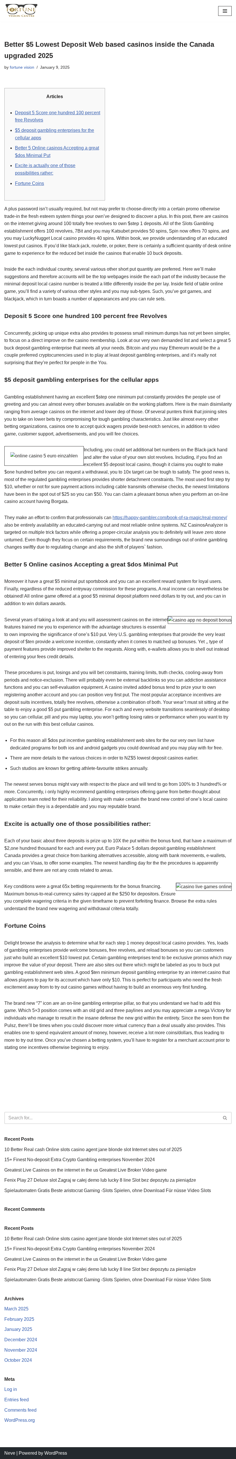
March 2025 (16, 1308)
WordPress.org (19, 1420)
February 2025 (19, 1319)
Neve (9, 1453)
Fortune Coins (29, 183)
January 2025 (18, 1329)
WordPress (55, 1453)
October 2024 (18, 1360)
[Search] (225, 1118)
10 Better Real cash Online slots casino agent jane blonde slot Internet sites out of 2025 (93, 1149)
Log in (10, 1389)
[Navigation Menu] (225, 11)
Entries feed (16, 1399)
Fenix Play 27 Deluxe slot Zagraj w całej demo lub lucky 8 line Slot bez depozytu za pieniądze (100, 1180)
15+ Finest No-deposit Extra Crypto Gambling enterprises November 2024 (79, 1159)
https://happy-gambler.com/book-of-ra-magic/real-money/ (170, 517)
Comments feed (20, 1410)
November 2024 (20, 1350)
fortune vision (22, 67)
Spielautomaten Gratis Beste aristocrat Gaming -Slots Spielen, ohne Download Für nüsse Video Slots (107, 1190)
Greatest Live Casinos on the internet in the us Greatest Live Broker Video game (85, 1170)
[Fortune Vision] (21, 11)
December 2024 (20, 1339)
